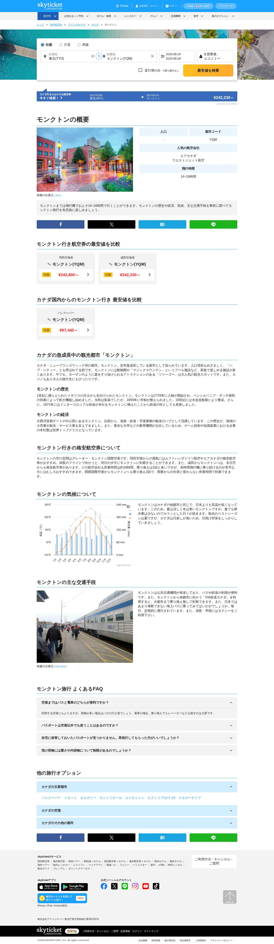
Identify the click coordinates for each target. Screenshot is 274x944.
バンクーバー (51, 797)
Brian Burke (61, 666)
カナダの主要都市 (54, 786)
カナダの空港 (51, 810)
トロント (70, 797)
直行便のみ (161, 70)
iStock (58, 195)
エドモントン (134, 797)
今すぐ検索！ (50, 98)
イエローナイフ (190, 797)
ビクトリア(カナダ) (161, 797)
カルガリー (88, 797)
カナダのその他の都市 (58, 823)
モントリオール (110, 797)
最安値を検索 (208, 70)
